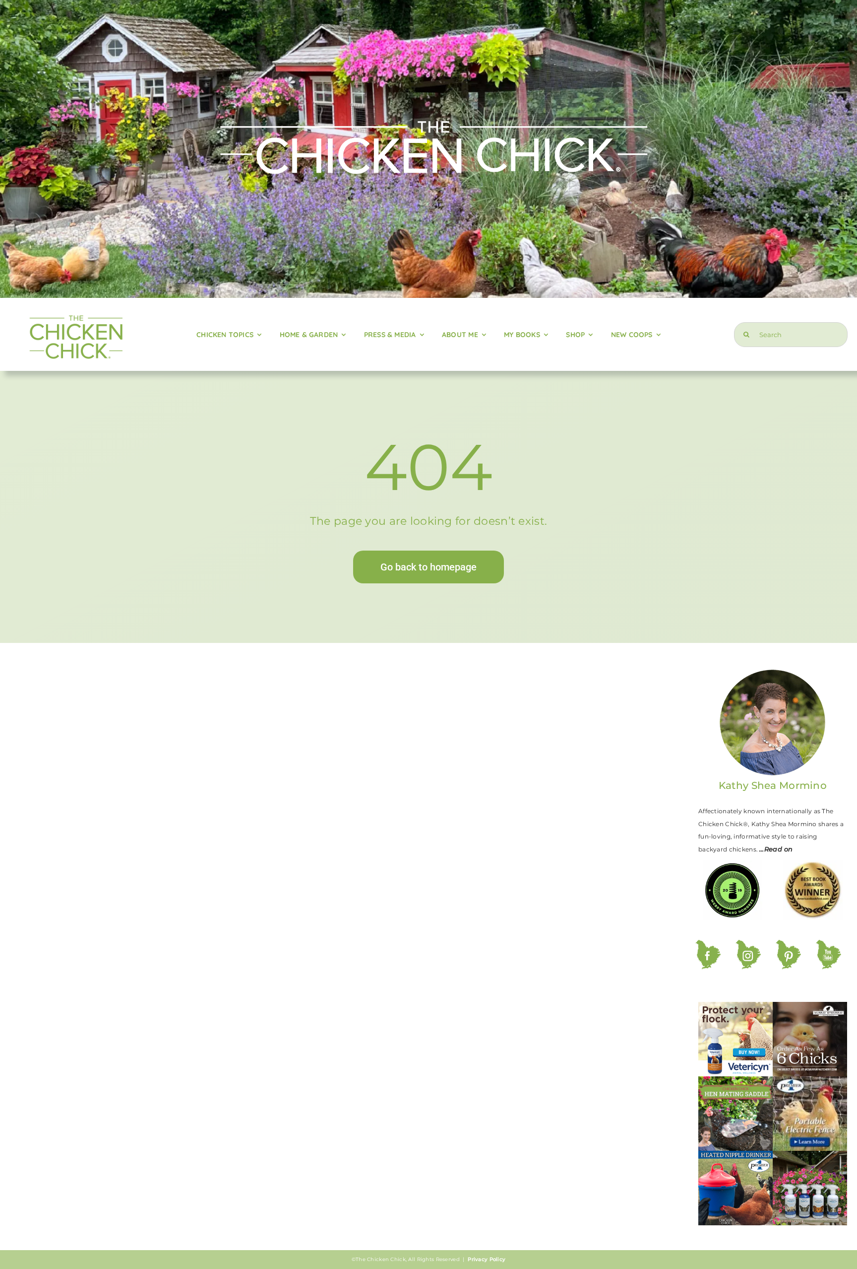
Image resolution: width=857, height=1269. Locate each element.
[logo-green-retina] (75, 313)
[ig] (748, 944)
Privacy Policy (486, 1259)
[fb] (708, 944)
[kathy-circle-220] (772, 672)
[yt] (828, 944)
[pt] (788, 944)
